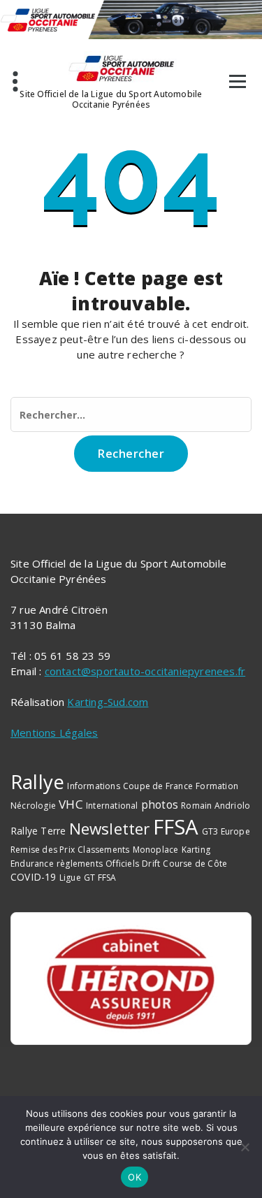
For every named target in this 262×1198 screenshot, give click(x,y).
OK (134, 1177)
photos (159, 804)
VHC (71, 804)
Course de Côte (195, 863)
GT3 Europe (226, 831)
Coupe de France (158, 786)
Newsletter (109, 828)
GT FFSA (100, 877)
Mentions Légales (54, 732)
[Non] (245, 1147)
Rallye (37, 781)
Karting (196, 850)
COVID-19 (33, 876)
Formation (217, 786)
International (112, 805)
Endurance (32, 863)
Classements (103, 850)
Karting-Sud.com (107, 702)
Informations (93, 786)
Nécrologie (33, 805)
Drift (151, 863)
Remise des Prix (42, 850)
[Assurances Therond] (131, 978)
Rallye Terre (38, 830)
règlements (80, 863)
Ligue (70, 877)
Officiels (122, 863)
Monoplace (156, 850)
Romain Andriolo (215, 805)
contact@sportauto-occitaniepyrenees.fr (145, 671)
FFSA (176, 827)
